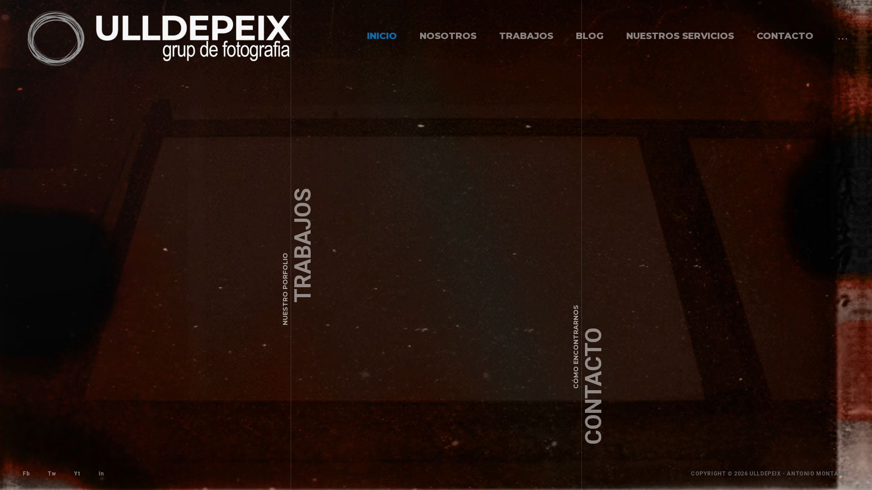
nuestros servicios (680, 36)
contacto (785, 36)
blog (590, 36)
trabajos (526, 36)
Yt (77, 473)
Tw (52, 473)
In (101, 473)
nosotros (448, 36)
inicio (382, 36)
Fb (26, 473)
